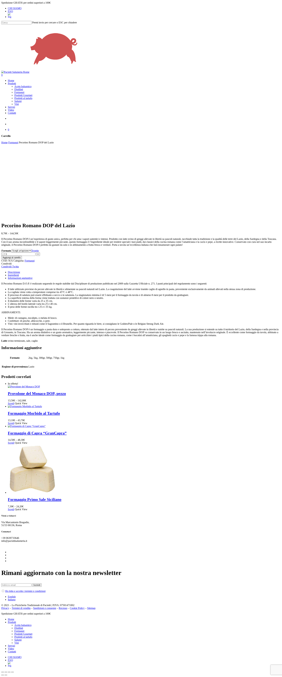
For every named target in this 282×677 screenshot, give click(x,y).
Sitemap (91, 608)
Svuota (35, 250)
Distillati (18, 628)
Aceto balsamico (22, 625)
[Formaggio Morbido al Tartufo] (25, 406)
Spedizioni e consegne (44, 608)
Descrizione (14, 272)
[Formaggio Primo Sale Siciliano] (32, 492)
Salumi (18, 639)
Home (4, 142)
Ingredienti (13, 275)
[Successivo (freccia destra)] (6, 675)
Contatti (12, 651)
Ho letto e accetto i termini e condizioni (25, 591)
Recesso (63, 608)
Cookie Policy (77, 608)
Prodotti (12, 622)
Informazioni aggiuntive (20, 278)
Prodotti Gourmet (23, 634)
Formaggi (13, 142)
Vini (16, 642)
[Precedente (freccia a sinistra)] (2, 675)
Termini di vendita (21, 608)
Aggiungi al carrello (12, 257)
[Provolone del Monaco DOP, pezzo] (24, 386)
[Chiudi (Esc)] (2, 672)
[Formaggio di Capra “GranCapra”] (27, 426)
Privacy (5, 608)
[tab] (144, 272)
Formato (6, 250)
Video (11, 648)
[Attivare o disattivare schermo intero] (9, 672)
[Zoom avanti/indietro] (12, 672)
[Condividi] (6, 672)
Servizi (11, 645)
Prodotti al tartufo (23, 636)
